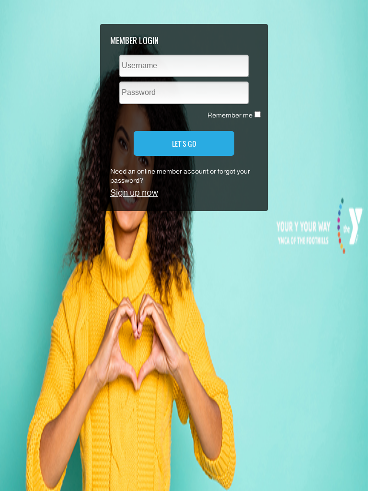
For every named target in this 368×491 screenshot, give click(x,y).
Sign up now (134, 193)
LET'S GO (184, 143)
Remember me (230, 115)
